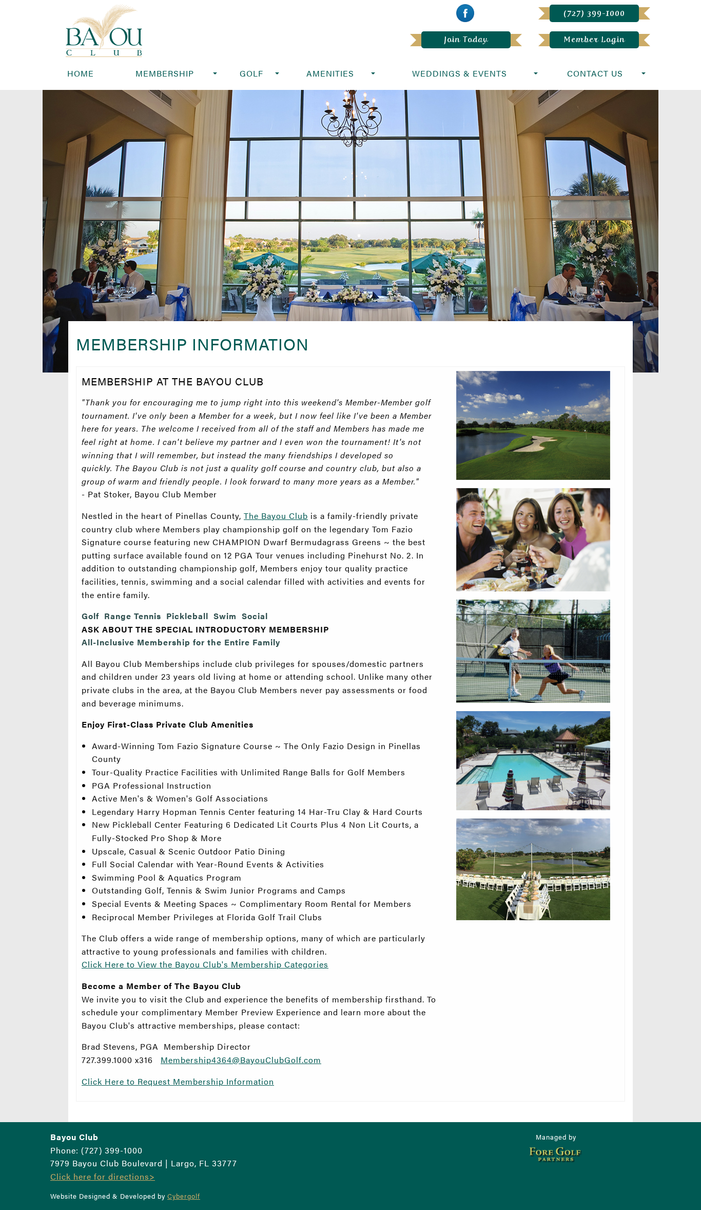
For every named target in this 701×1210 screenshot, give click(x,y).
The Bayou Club (276, 516)
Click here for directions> (102, 1176)
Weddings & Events (459, 73)
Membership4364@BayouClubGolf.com (241, 1060)
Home (80, 73)
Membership (164, 73)
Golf (251, 73)
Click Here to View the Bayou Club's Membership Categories (205, 964)
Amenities (330, 73)
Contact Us (595, 73)
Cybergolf (183, 1196)
